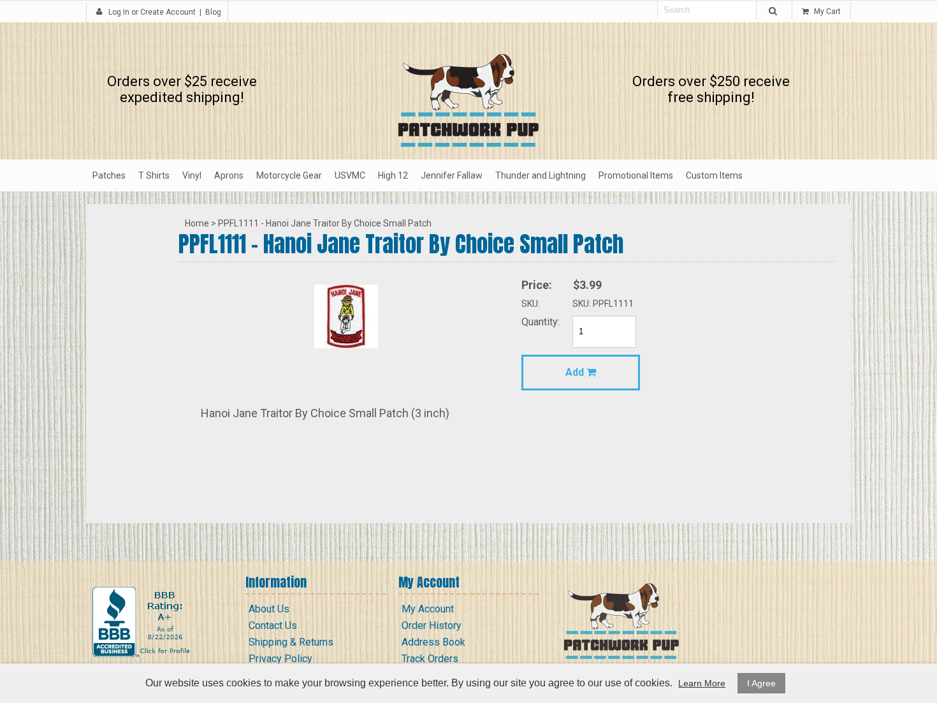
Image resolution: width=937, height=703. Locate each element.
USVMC (350, 175)
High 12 (393, 175)
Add (575, 372)
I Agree (761, 683)
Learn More (701, 683)
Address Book (433, 642)
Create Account (168, 12)
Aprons (228, 175)
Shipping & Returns (291, 642)
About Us (269, 609)
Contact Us (273, 625)
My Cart (826, 11)
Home (197, 223)
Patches (109, 175)
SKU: (530, 304)
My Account (428, 609)
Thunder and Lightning (540, 175)
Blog (213, 12)
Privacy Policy (280, 659)
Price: (536, 285)
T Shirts (154, 175)
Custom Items (714, 175)
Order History (431, 625)
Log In (118, 12)
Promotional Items (636, 175)
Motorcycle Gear (289, 175)
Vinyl (191, 175)
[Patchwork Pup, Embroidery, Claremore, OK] (142, 622)
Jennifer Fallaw (452, 175)
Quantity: (540, 322)
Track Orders (430, 659)
